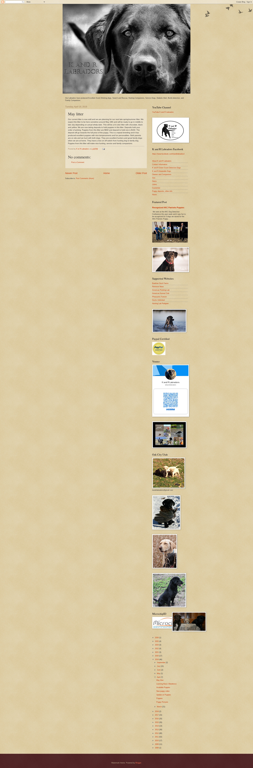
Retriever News (158, 287)
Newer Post (71, 173)
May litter (160, 680)
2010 (157, 741)
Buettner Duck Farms (160, 283)
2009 (157, 744)
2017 (157, 715)
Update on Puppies (163, 695)
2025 (157, 641)
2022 (157, 649)
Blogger (138, 763)
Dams (154, 181)
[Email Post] (103, 149)
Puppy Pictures (162, 702)
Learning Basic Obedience (166, 684)
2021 (157, 652)
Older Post (141, 173)
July (159, 666)
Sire (153, 178)
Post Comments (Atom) (85, 178)
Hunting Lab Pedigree (160, 303)
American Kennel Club (160, 293)
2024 (157, 645)
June (159, 670)
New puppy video (162, 691)
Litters (154, 184)
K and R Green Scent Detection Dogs (166, 168)
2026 (157, 638)
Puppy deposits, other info (162, 191)
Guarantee (156, 188)
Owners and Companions (161, 174)
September (161, 662)
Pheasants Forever (159, 297)
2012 (157, 733)
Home (106, 173)
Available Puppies (163, 687)
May (159, 673)
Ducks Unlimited (158, 300)
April (159, 677)
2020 (157, 656)
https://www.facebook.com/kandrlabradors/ (168, 154)
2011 (157, 737)
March (159, 707)
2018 (157, 711)
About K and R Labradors (161, 161)
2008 (157, 748)
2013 (157, 730)
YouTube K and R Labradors (163, 112)
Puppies (159, 698)
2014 (157, 726)
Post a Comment (77, 162)
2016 (157, 719)
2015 (157, 722)
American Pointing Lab (160, 290)
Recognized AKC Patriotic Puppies (168, 207)
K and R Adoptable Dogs (161, 171)
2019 (157, 659)
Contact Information (159, 164)
